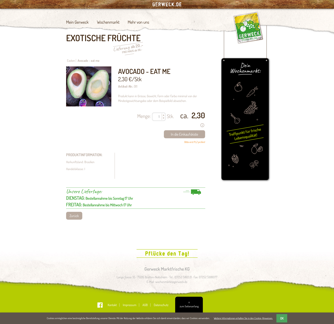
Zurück (74, 216)
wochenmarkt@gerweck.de (171, 282)
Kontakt (112, 305)
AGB (145, 305)
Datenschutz (161, 305)
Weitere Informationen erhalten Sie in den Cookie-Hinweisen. (243, 318)
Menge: (144, 116)
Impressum (129, 305)
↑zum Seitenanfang (189, 304)
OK (282, 318)
